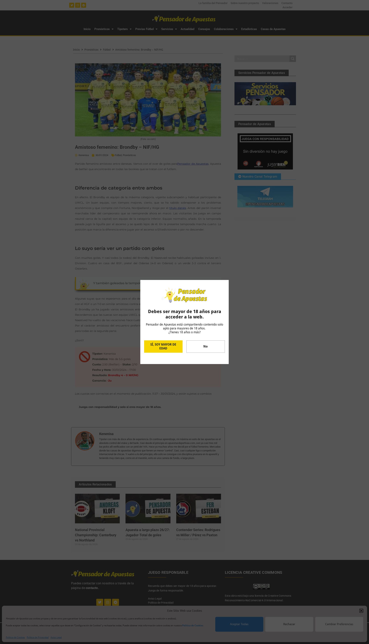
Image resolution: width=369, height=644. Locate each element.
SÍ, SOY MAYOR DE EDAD (163, 346)
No (205, 346)
